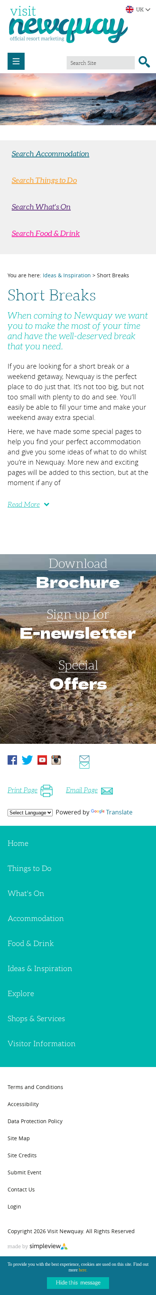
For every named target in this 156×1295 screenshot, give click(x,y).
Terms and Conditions (35, 1087)
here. (83, 1270)
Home (18, 843)
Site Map (19, 1138)
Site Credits (22, 1155)
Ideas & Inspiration (67, 275)
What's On (26, 893)
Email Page (82, 790)
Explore (21, 993)
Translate (119, 812)
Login (14, 1206)
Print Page (22, 790)
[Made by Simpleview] (38, 1247)
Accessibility (23, 1104)
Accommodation (36, 918)
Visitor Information (42, 1043)
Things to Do (29, 868)
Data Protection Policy (35, 1121)
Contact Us (21, 1189)
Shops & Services (36, 1018)
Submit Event (24, 1172)
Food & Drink (31, 943)
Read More (24, 504)
